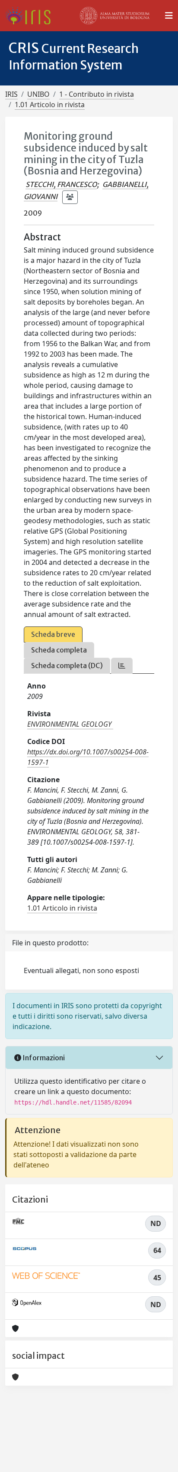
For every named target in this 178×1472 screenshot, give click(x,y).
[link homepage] (31, 15)
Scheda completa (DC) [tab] (67, 665)
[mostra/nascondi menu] (169, 15)
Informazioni (43, 1057)
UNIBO (38, 94)
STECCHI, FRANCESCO (61, 184)
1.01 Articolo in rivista (50, 104)
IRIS (11, 94)
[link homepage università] (115, 15)
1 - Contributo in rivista (96, 94)
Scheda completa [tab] (59, 650)
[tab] (122, 666)
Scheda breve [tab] (53, 634)
